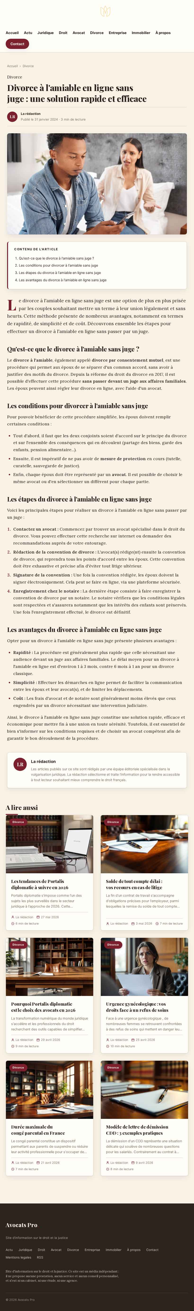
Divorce (97, 32)
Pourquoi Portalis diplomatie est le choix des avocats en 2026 (43, 1007)
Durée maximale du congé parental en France (38, 1130)
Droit (63, 32)
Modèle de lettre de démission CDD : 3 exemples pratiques (137, 1130)
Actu (28, 32)
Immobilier (141, 32)
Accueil (12, 32)
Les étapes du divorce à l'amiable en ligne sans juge (60, 273)
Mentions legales (18, 1257)
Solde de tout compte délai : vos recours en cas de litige (134, 884)
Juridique (45, 32)
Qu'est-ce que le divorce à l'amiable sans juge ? (56, 258)
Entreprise (118, 32)
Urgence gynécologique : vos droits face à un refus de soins (137, 1007)
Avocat (79, 32)
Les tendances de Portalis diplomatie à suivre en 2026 (39, 884)
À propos (163, 32)
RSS (40, 1257)
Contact (17, 44)
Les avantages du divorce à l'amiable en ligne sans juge (62, 280)
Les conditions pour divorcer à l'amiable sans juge (58, 265)
